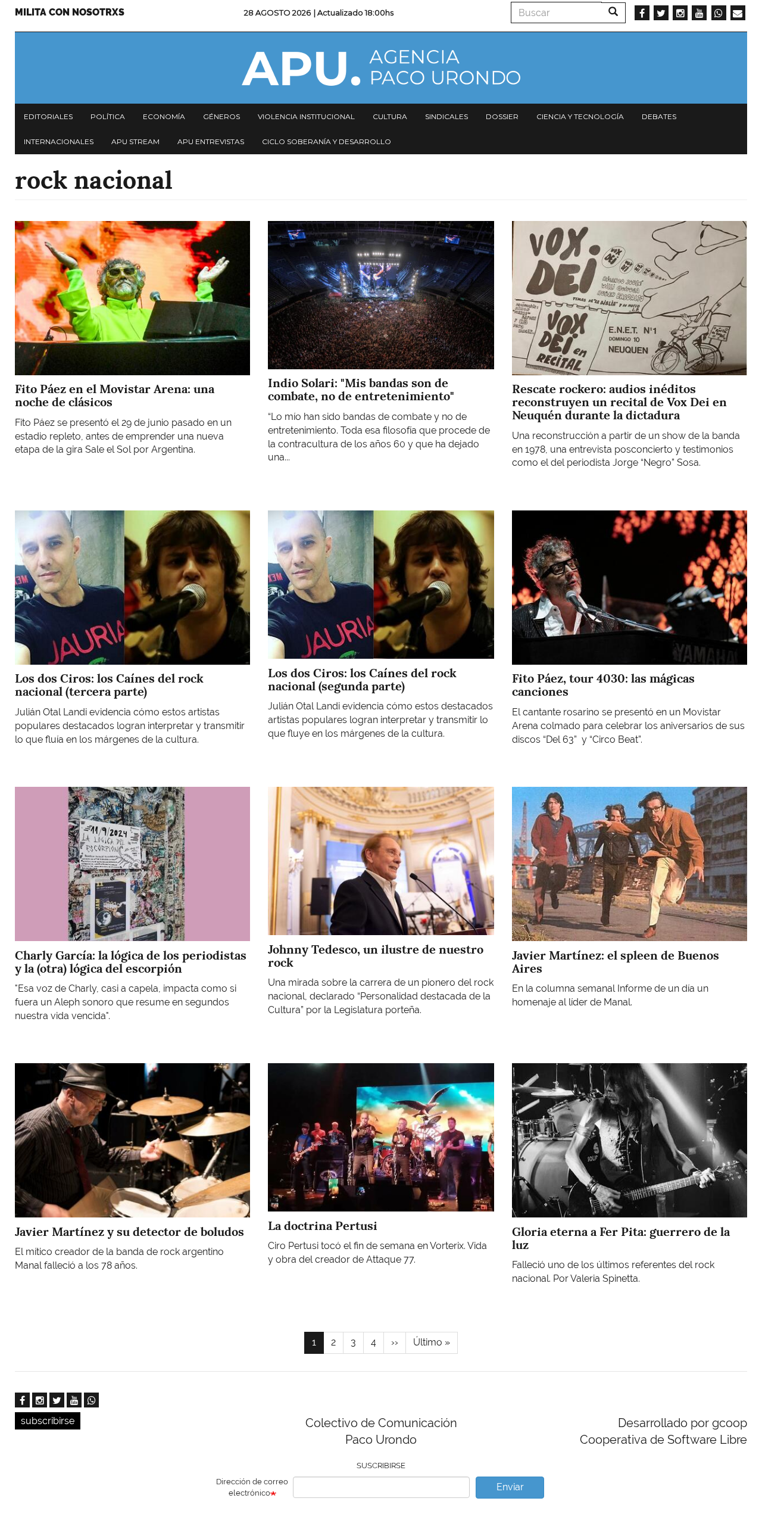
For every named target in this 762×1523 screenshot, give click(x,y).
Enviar (510, 1487)
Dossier (502, 116)
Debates (659, 116)
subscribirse (47, 1421)
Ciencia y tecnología (580, 116)
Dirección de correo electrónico (252, 1487)
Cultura (390, 116)
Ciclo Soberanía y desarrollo (326, 141)
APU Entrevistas (210, 141)
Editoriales (48, 116)
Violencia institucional (306, 116)
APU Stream (135, 141)
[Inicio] (381, 68)
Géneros (221, 116)
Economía (164, 116)
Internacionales (58, 141)
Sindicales (446, 116)
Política (107, 116)
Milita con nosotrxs (69, 12)
